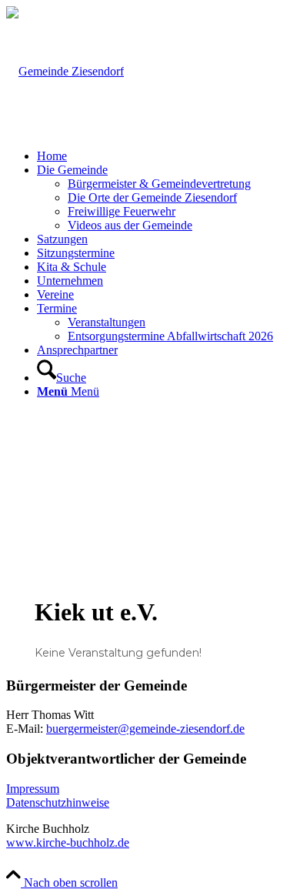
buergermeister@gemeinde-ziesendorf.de (145, 728)
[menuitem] (165, 156)
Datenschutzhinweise (57, 802)
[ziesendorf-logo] (65, 71)
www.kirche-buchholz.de (67, 842)
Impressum (32, 788)
